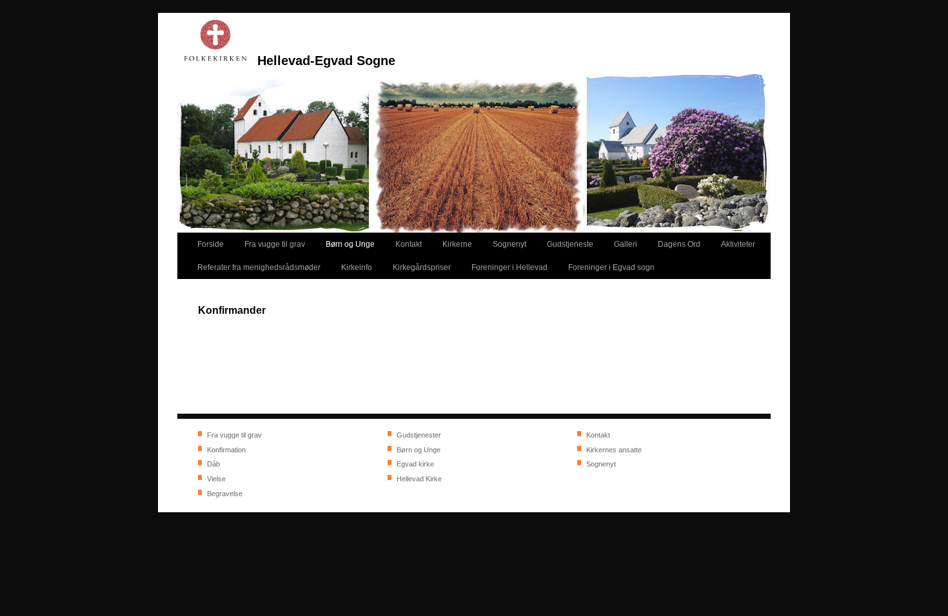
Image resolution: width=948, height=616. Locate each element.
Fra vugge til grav (234, 435)
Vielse (216, 479)
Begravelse (224, 493)
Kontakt (598, 435)
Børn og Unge (418, 450)
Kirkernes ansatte (614, 450)
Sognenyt (601, 464)
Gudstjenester (419, 435)
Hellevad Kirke (419, 479)
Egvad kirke (415, 464)
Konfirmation (226, 450)
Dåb (213, 464)
